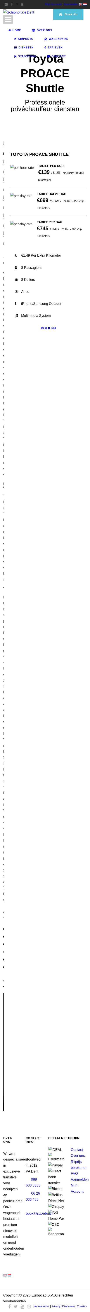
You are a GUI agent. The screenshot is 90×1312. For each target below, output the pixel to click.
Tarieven (55, 47)
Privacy (56, 1306)
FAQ (74, 1173)
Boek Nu (71, 14)
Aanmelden (71, 4)
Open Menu (8, 19)
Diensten (26, 47)
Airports (25, 39)
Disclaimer (68, 1306)
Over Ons (44, 30)
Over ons (78, 1155)
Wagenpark (58, 39)
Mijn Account (53, 4)
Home (16, 30)
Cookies (82, 1306)
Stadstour (27, 56)
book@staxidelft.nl (40, 1213)
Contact (59, 56)
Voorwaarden (42, 1306)
